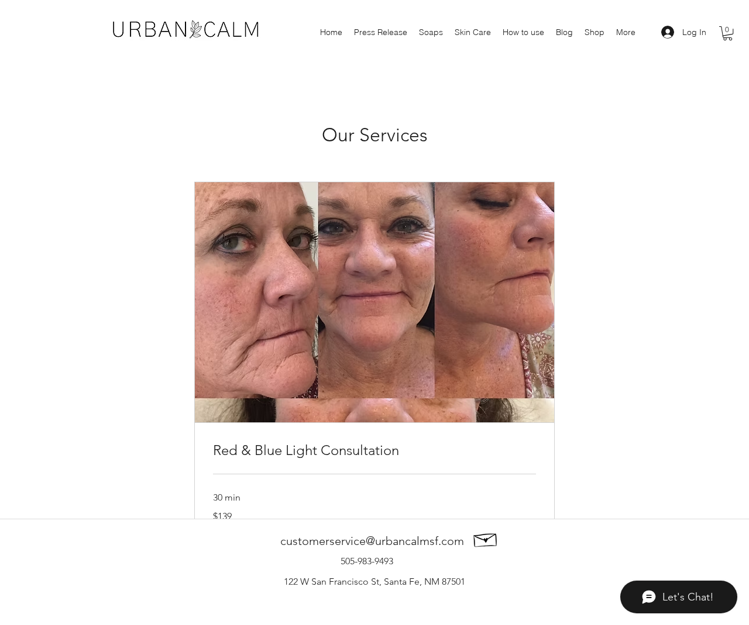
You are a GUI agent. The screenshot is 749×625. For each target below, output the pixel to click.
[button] (727, 33)
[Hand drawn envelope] (486, 538)
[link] (374, 450)
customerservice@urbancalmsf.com (372, 541)
